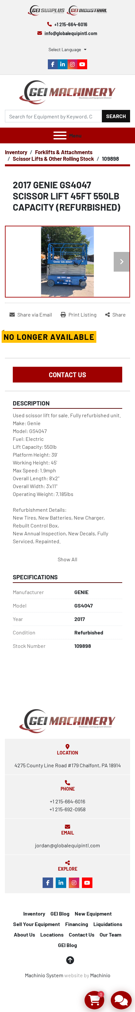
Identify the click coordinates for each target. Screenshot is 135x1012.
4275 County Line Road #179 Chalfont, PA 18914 (67, 765)
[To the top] (70, 960)
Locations (52, 934)
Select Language (64, 49)
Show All (67, 559)
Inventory (34, 913)
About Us (24, 934)
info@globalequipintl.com (71, 33)
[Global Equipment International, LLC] (67, 720)
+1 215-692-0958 (67, 809)
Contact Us (67, 375)
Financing (76, 924)
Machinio (100, 975)
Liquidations (107, 924)
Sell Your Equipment (36, 924)
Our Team (110, 934)
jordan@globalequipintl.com (67, 845)
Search (116, 116)
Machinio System (44, 975)
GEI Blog (59, 913)
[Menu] (60, 135)
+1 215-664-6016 (70, 24)
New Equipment (93, 913)
